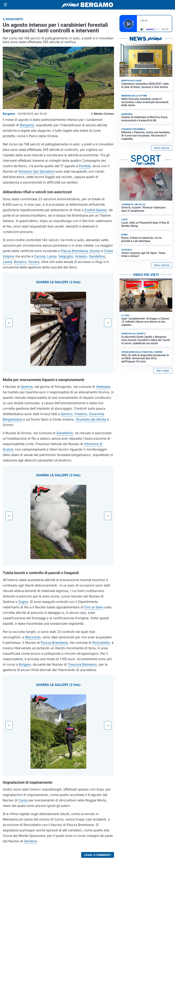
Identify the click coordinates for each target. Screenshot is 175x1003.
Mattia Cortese (104, 113)
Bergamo (27, 125)
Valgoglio (65, 256)
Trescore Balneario (82, 664)
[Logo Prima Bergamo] (87, 5)
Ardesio (81, 256)
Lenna (52, 256)
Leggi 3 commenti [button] (97, 855)
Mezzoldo (33, 637)
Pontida (85, 166)
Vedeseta (103, 387)
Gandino (30, 841)
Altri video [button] (162, 370)
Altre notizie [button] (161, 148)
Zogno (23, 602)
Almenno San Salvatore (36, 171)
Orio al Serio (93, 607)
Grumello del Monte (91, 419)
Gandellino (97, 256)
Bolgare (25, 664)
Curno (23, 800)
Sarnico (67, 414)
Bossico (20, 262)
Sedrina (27, 387)
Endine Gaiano (95, 210)
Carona (39, 256)
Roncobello (101, 643)
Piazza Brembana (74, 251)
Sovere (33, 262)
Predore (81, 414)
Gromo (95, 251)
